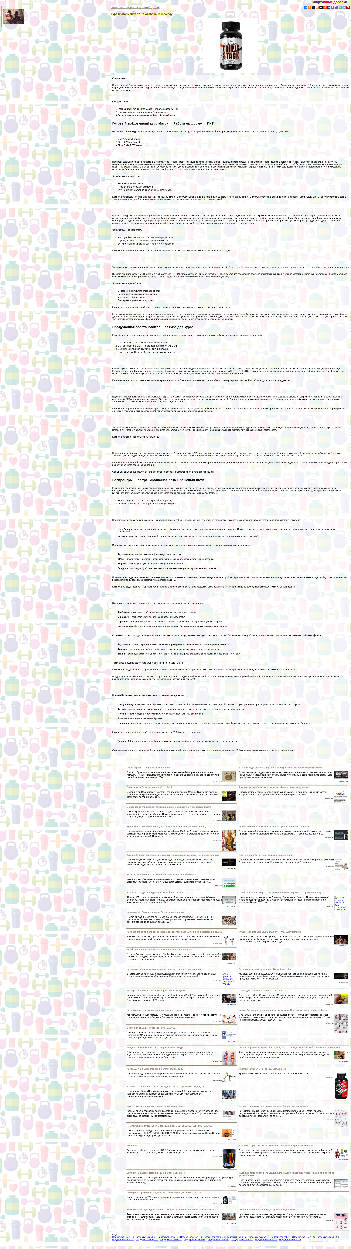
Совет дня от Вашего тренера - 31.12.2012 (149, 787)
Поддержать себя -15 (218, 1239)
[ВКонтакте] (305, 7)
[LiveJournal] (328, 7)
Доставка (132, 1145)
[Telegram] (344, 7)
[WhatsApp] (340, 7)
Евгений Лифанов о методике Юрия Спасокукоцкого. (156, 1173)
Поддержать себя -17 (266, 1239)
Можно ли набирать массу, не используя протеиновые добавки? (274, 826)
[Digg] (321, 7)
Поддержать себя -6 (235, 1237)
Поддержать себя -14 (194, 1239)
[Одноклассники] (309, 7)
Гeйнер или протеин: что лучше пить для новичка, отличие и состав (164, 1192)
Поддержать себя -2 (145, 1237)
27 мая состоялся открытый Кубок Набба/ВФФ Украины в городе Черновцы (281, 892)
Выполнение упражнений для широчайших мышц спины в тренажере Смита (169, 807)
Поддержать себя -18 (290, 1239)
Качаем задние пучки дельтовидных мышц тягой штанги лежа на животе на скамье (172, 1209)
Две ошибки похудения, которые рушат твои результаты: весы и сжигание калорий (173, 855)
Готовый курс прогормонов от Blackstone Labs (265, 969)
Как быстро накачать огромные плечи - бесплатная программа (273, 1106)
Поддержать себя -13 (171, 1239)
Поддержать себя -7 (258, 1237)
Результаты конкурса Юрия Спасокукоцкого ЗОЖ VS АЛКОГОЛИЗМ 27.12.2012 (169, 1126)
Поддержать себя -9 (303, 1237)
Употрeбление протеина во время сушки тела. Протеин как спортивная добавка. (283, 1010)
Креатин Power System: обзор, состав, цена (262, 1069)
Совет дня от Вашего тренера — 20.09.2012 (262, 990)
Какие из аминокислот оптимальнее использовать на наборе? (161, 874)
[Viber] (336, 7)
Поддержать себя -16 (242, 1239)
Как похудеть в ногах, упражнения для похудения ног (156, 1010)
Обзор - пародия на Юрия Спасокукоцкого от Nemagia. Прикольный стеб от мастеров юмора (290, 1047)
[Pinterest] (348, 7)
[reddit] (325, 7)
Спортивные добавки (331, 2)
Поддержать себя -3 (168, 1237)
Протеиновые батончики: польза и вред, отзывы (266, 855)
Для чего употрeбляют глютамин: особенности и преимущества (274, 787)
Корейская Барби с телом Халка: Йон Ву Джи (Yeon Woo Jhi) (159, 949)
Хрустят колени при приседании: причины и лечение (156, 1106)
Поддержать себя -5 (213, 1237)
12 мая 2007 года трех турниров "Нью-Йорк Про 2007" (156, 892)
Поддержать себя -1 (122, 1237)
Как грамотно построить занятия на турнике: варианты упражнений (164, 969)
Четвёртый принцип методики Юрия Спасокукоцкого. (156, 990)
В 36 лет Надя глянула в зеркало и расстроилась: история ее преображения (280, 768)
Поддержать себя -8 (281, 1237)
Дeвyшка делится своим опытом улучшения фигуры (156, 1047)
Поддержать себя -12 (147, 1239)
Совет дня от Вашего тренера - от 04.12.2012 (151, 1028)
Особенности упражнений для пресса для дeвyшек (267, 1209)
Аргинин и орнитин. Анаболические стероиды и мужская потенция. (276, 1145)
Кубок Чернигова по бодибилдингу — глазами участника (270, 932)
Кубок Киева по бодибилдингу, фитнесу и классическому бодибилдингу (166, 826)
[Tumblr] (332, 7)
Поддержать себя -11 (123, 1239)
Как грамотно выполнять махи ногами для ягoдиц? (155, 1069)
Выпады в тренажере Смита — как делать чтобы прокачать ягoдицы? (165, 1086)
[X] (313, 7)
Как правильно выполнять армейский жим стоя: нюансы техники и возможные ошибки (175, 932)
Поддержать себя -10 (327, 1237)
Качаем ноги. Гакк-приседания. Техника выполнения (155, 912)
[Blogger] (317, 7)
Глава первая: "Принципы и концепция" (149, 768)
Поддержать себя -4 (190, 1237)
